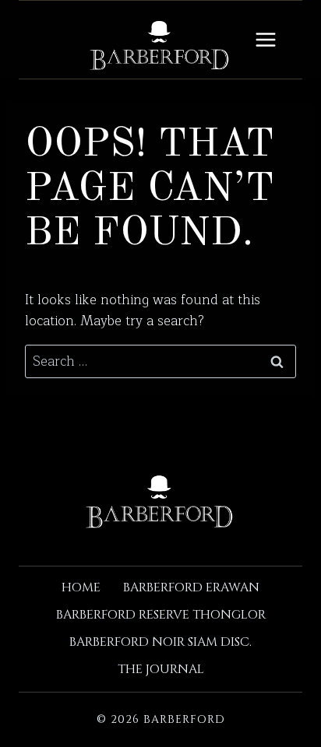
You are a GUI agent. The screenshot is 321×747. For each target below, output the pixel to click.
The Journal (161, 669)
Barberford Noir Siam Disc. (160, 642)
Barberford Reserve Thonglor (161, 614)
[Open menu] (265, 39)
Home (81, 587)
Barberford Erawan (191, 587)
